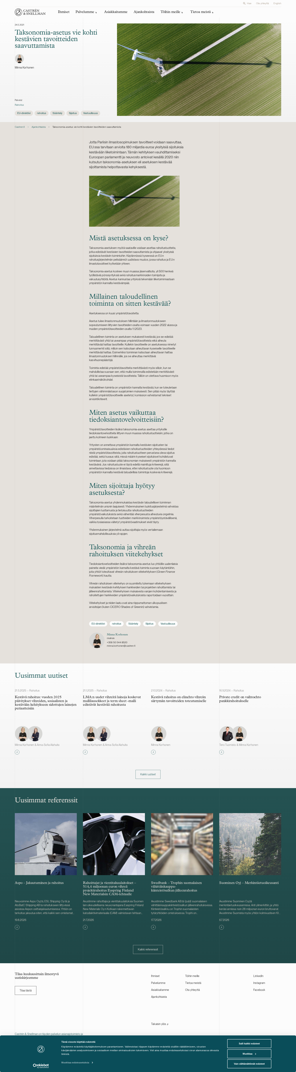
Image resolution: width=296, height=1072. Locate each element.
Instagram (259, 983)
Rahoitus (19, 104)
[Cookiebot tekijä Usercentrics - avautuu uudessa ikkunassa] (40, 1066)
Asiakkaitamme (160, 989)
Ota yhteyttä (262, 3)
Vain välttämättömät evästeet (249, 1063)
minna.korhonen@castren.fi (121, 645)
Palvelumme (158, 983)
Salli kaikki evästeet (249, 1043)
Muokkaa (247, 1053)
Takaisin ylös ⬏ (160, 1024)
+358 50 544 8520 (117, 642)
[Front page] (30, 12)
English (277, 3)
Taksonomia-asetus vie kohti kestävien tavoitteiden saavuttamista (86, 126)
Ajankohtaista (39, 126)
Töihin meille (192, 976)
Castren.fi (20, 126)
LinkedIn (258, 976)
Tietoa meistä (193, 983)
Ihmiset (155, 976)
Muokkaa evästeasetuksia (75, 1062)
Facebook (259, 989)
